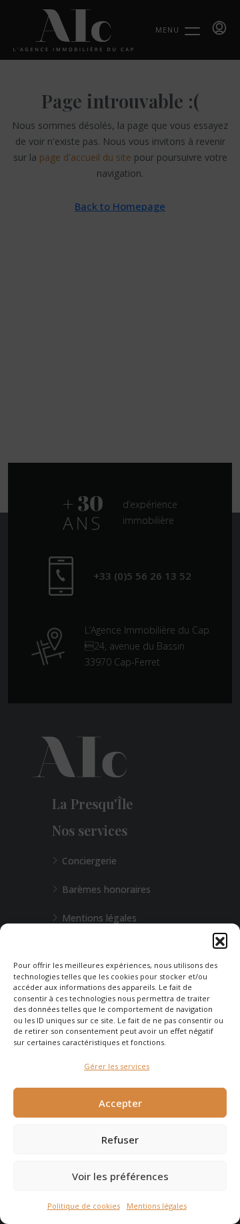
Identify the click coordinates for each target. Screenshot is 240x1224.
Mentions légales (157, 1206)
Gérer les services (116, 1066)
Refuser (120, 1139)
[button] (220, 940)
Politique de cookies (83, 1206)
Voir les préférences (120, 1176)
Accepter (120, 1103)
